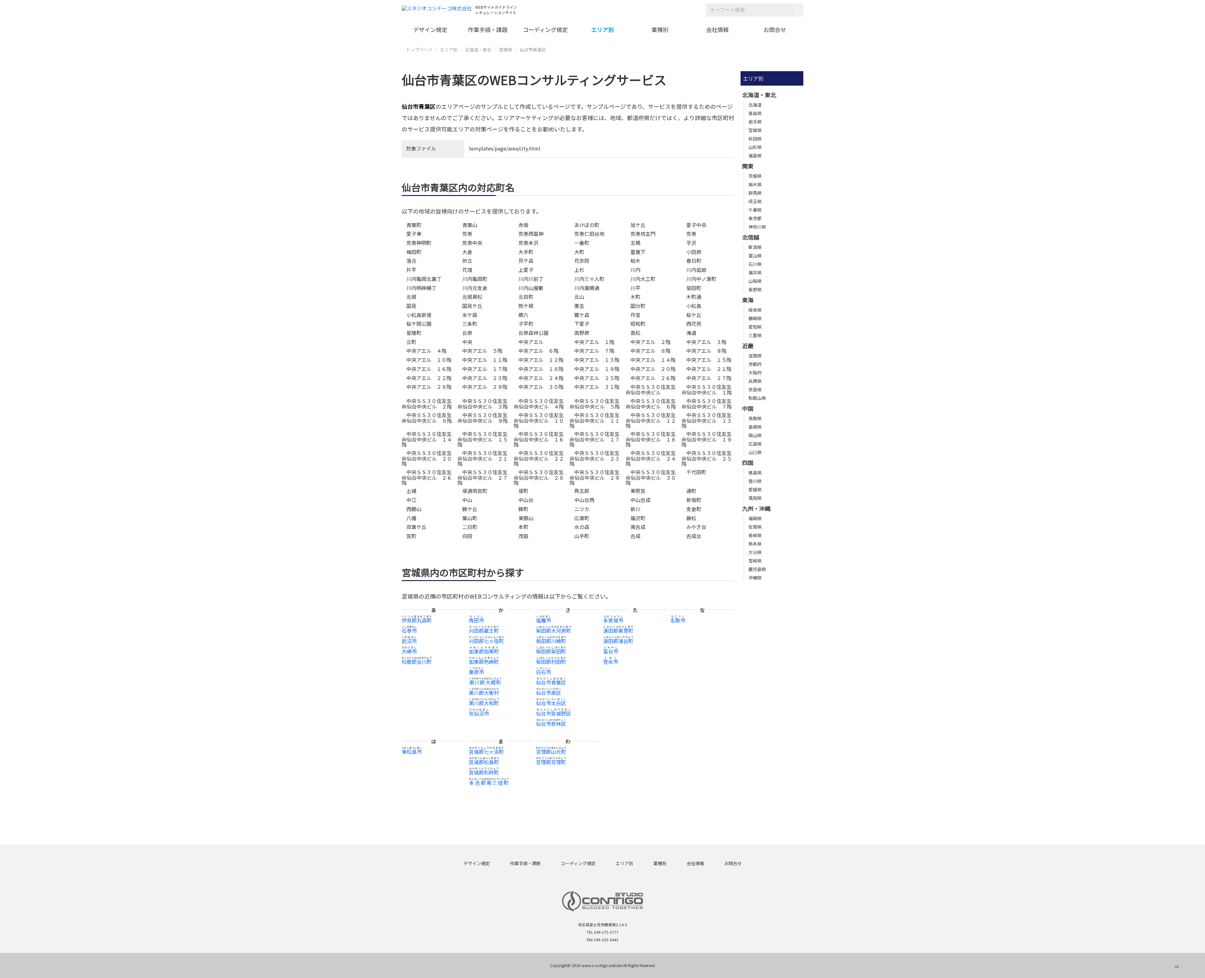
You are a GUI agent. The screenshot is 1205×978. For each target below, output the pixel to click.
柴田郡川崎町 (551, 641)
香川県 (755, 481)
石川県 (755, 264)
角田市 (476, 620)
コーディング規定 (545, 29)
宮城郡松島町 (484, 762)
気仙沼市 (479, 713)
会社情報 (717, 29)
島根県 (755, 427)
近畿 (747, 345)
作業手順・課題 (487, 29)
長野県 (755, 289)
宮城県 (505, 49)
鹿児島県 (757, 569)
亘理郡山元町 (551, 751)
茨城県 (755, 176)
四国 (747, 462)
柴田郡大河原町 (553, 630)
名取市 (677, 620)
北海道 (755, 105)
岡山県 (755, 435)
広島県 (755, 444)
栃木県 (755, 184)
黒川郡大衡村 (484, 692)
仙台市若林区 (551, 723)
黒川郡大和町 (484, 703)
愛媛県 (755, 489)
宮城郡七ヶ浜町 (486, 751)
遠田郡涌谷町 (618, 641)
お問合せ (774, 29)
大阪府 (755, 372)
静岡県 (755, 318)
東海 (747, 300)
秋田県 (755, 138)
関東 (747, 166)
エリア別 (602, 29)
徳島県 (755, 472)
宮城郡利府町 (484, 772)
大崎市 (409, 651)
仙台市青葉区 (533, 49)
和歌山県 (757, 398)
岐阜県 (755, 310)
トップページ (419, 49)
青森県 (755, 113)
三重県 (755, 335)
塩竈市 (543, 620)
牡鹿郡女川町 (417, 661)
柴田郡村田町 (551, 661)
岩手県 (755, 122)
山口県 (755, 452)
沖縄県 (755, 577)
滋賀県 (755, 355)
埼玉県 (755, 201)
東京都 (755, 218)
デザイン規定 (430, 29)
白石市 (543, 672)
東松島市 (412, 751)
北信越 (750, 237)
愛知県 (755, 327)
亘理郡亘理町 (551, 762)
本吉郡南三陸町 (489, 782)
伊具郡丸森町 (417, 620)
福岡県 (755, 518)
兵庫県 (755, 381)
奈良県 (755, 389)
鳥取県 (755, 418)
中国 (747, 408)
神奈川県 (757, 227)
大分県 (755, 552)
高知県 (755, 498)
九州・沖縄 (756, 508)
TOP (1176, 966)
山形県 (755, 147)
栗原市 (476, 672)
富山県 (755, 255)
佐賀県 (755, 527)
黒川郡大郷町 (485, 682)
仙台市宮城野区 (553, 713)
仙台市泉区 (548, 692)
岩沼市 (409, 641)
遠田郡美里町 (618, 630)
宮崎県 (755, 561)
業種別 (659, 29)
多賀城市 (613, 620)
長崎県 (755, 535)
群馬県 (755, 193)
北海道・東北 (478, 49)
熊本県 (755, 544)
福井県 (755, 272)
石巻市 (409, 630)
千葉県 (755, 210)
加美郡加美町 (484, 651)
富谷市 (610, 651)
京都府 (755, 364)
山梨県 (755, 281)
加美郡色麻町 (484, 661)
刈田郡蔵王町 (484, 630)
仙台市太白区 (551, 703)
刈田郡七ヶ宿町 (486, 641)
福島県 (755, 155)
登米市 (610, 661)
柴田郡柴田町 (551, 651)
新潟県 (755, 247)
